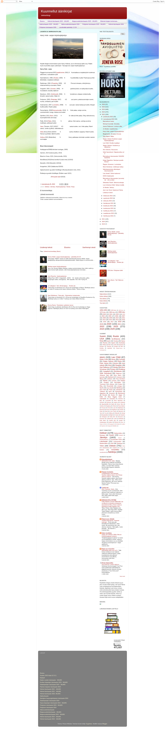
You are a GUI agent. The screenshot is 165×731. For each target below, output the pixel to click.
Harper (101, 424)
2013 (110, 319)
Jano (41, 126)
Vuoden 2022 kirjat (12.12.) (48, 675)
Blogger (104, 723)
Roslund (102, 409)
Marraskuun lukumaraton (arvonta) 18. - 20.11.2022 (113, 179)
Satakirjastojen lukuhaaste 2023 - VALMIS (52, 684)
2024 (103, 109)
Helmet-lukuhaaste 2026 (116, 24)
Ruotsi (116, 336)
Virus (123, 446)
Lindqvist (109, 418)
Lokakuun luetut (108, 192)
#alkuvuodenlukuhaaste (47, 710)
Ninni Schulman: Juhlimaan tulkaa (113, 167)
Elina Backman (118, 400)
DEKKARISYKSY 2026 (108, 461)
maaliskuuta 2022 (108, 213)
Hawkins (123, 415)
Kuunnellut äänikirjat (56, 11)
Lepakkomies (60, 72)
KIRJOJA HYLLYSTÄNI (109, 500)
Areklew (102, 406)
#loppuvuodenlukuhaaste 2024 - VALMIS (52, 714)
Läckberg (122, 402)
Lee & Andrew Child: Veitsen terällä (113, 185)
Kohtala (118, 424)
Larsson (114, 380)
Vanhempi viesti (88, 247)
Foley (101, 411)
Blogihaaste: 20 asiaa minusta (112, 134)
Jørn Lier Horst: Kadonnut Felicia (113, 190)
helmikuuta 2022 (108, 216)
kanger (121, 420)
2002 (117, 314)
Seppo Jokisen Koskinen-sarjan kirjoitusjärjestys (112, 139)
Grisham (102, 402)
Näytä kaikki (122, 576)
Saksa (123, 341)
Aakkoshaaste (44, 696)
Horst (110, 365)
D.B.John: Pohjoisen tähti (115, 270)
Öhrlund (116, 422)
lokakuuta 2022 (108, 195)
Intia (122, 346)
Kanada (102, 346)
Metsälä (121, 418)
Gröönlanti (102, 350)
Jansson (119, 377)
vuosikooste (103, 452)
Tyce (101, 413)
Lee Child (116, 357)
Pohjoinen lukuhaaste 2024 (48, 707)
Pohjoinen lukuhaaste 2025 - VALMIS (94, 24)
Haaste (111, 435)
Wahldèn (115, 425)
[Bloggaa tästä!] (62, 184)
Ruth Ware (103, 420)
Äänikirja (112, 452)
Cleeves (115, 363)
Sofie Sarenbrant (106, 373)
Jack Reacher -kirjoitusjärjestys (57, 276)
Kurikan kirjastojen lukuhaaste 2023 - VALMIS (54, 682)
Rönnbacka (118, 371)
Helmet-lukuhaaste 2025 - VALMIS (58, 21)
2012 (104, 319)
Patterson (119, 373)
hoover (108, 409)
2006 (116, 316)
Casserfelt (108, 400)
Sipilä (112, 404)
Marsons (121, 411)
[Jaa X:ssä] (64, 184)
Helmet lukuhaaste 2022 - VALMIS (50, 689)
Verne (113, 359)
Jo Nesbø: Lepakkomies (110, 129)
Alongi (123, 413)
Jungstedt (106, 371)
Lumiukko (56, 105)
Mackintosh (121, 393)
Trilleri (102, 446)
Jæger (120, 395)
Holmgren (104, 416)
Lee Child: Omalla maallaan (111, 143)
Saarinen (103, 425)
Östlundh (117, 413)
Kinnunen (120, 416)
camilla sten (112, 420)
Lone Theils (113, 411)
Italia (109, 344)
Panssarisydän (57, 110)
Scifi (112, 443)
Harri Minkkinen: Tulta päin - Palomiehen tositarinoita (64, 295)
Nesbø (68, 186)
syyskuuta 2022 (108, 198)
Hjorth (101, 388)
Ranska (105, 343)
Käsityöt (42, 677)
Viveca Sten (120, 404)
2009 (110, 318)
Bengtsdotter (105, 415)
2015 (123, 319)
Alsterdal (120, 398)
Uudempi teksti (46, 247)
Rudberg (122, 369)
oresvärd (112, 398)
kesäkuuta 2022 (108, 205)
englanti (114, 447)
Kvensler (102, 418)
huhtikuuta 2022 (108, 211)
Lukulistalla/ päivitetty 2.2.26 (68, 27)
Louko (115, 418)
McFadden (117, 382)
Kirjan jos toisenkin (108, 549)
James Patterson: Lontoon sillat (112, 126)
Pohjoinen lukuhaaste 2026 (48, 27)
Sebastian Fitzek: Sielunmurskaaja (113, 182)
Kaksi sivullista (107, 533)
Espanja (121, 344)
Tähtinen (102, 391)
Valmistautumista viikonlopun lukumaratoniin (111, 170)
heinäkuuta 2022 (108, 203)
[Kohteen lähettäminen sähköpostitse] (60, 184)
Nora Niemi (117, 375)
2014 (117, 319)
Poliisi (49, 121)
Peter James (104, 363)
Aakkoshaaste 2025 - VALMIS (49, 24)
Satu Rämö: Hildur (108, 136)
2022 (103, 114)
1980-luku (112, 312)
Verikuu (42, 137)
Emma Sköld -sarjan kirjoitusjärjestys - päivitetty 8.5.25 (64, 257)
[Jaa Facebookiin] (66, 184)
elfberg (111, 413)
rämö (110, 391)
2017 (112, 321)
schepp (119, 386)
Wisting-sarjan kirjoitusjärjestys (57, 266)
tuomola (102, 377)
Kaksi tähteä (103, 301)
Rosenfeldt (110, 386)
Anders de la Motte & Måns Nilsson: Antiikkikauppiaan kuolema (112, 535)
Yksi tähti (102, 303)
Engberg (108, 406)
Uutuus (112, 445)
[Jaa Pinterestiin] (67, 184)
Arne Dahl (103, 389)
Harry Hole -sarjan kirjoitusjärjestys (113, 131)
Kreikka (102, 348)
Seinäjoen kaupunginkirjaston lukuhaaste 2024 (54, 698)
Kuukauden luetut (116, 439)
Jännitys (52, 186)
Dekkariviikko (118, 433)
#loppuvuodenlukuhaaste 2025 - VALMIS (84, 21)
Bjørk (111, 415)
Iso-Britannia (116, 339)
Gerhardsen (118, 391)
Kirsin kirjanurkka (107, 563)
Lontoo (115, 344)
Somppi (109, 425)
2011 (123, 318)
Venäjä (116, 346)
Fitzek (111, 389)
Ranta (120, 361)
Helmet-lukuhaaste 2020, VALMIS (50, 693)
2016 (104, 321)
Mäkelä (105, 380)
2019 (103, 224)
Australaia (122, 343)
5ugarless (89, 723)
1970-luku (103, 312)
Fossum (104, 407)
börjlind (123, 380)
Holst (106, 411)
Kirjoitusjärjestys (61, 186)
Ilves (106, 424)
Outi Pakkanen (105, 367)
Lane (114, 407)
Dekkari (47, 186)
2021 (103, 219)
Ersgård (106, 382)
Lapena (116, 402)
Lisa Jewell (110, 388)
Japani (113, 343)
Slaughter (118, 365)
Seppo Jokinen (108, 361)
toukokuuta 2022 (108, 208)
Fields (114, 406)
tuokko (110, 422)
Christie (121, 409)
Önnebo (104, 395)
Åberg (101, 379)
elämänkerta (105, 447)
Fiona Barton (121, 406)
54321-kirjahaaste (108, 176)
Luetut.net (105, 487)
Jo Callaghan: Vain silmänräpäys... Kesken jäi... (62, 286)
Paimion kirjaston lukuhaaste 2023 (50, 687)
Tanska (116, 341)
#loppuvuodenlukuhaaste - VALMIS (50, 712)
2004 (103, 316)
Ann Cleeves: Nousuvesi (110, 149)
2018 (119, 321)
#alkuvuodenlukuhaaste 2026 (70, 24)
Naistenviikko (104, 443)
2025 (103, 107)
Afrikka (104, 344)
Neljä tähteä (103, 294)
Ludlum (123, 424)
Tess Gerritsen (120, 379)
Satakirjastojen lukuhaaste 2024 (49, 700)
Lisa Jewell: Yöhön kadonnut (111, 173)
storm (102, 357)
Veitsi (41, 132)
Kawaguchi (111, 424)
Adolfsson (114, 409)
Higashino (103, 393)
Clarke (116, 415)
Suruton (53, 88)
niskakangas (103, 422)
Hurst (109, 407)
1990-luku (121, 312)
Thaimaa (109, 346)
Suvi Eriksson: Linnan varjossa (110, 564)
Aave (51, 115)
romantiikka (115, 449)
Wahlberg (119, 388)
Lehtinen (109, 379)
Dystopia (102, 435)
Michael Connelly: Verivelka (111, 124)
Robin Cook (104, 359)
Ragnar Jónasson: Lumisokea (112, 164)
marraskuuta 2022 (109, 119)
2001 (110, 314)
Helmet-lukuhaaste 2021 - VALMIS (50, 691)
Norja (72, 186)
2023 (103, 112)
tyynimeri (109, 348)
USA (102, 339)
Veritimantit (54, 94)
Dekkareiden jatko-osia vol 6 (110, 550)
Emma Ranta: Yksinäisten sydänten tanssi (60, 305)
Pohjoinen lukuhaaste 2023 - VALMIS (51, 705)
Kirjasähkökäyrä (107, 459)
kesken (102, 449)
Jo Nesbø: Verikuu (108, 187)
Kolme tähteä (104, 296)
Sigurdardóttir (105, 404)
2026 (103, 104)
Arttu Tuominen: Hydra (108, 489)
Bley (101, 400)
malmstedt (103, 398)
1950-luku (113, 310)
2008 (104, 318)
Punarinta (55, 83)
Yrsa (105, 413)
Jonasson (112, 393)
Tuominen (103, 384)
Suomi (103, 336)
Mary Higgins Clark (115, 397)
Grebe (120, 384)
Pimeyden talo (55, 177)
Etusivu (42, 21)
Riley (101, 386)
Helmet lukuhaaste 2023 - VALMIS (50, 716)
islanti (108, 341)
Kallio (101, 397)
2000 (104, 314)
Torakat (56, 78)
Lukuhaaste (104, 441)
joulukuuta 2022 (108, 116)
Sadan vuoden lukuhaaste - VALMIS (51, 680)
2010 (117, 318)
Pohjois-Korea (119, 348)
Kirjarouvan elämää (108, 519)
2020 (103, 221)
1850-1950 (103, 310)
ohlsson (112, 384)
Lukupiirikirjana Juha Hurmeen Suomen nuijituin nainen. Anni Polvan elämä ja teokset (112, 475)
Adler (122, 422)
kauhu (121, 447)
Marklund (111, 377)
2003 (123, 314)
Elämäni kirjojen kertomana (108, 21)
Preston (112, 369)
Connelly (122, 359)
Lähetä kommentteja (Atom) (52, 251)
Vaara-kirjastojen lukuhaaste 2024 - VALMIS (53, 703)
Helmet (121, 435)
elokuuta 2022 (107, 201)
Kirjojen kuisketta (107, 472)
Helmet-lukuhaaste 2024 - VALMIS (50, 719)
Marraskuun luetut (108, 121)
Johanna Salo (104, 375)
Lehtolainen (119, 389)
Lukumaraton (117, 441)
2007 (123, 316)
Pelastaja (54, 99)
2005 (109, 316)
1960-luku (121, 310)
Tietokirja (119, 443)
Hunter (113, 395)
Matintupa (120, 407)
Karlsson (109, 402)
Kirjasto (120, 437)
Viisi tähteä (103, 298)
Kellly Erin (112, 416)
